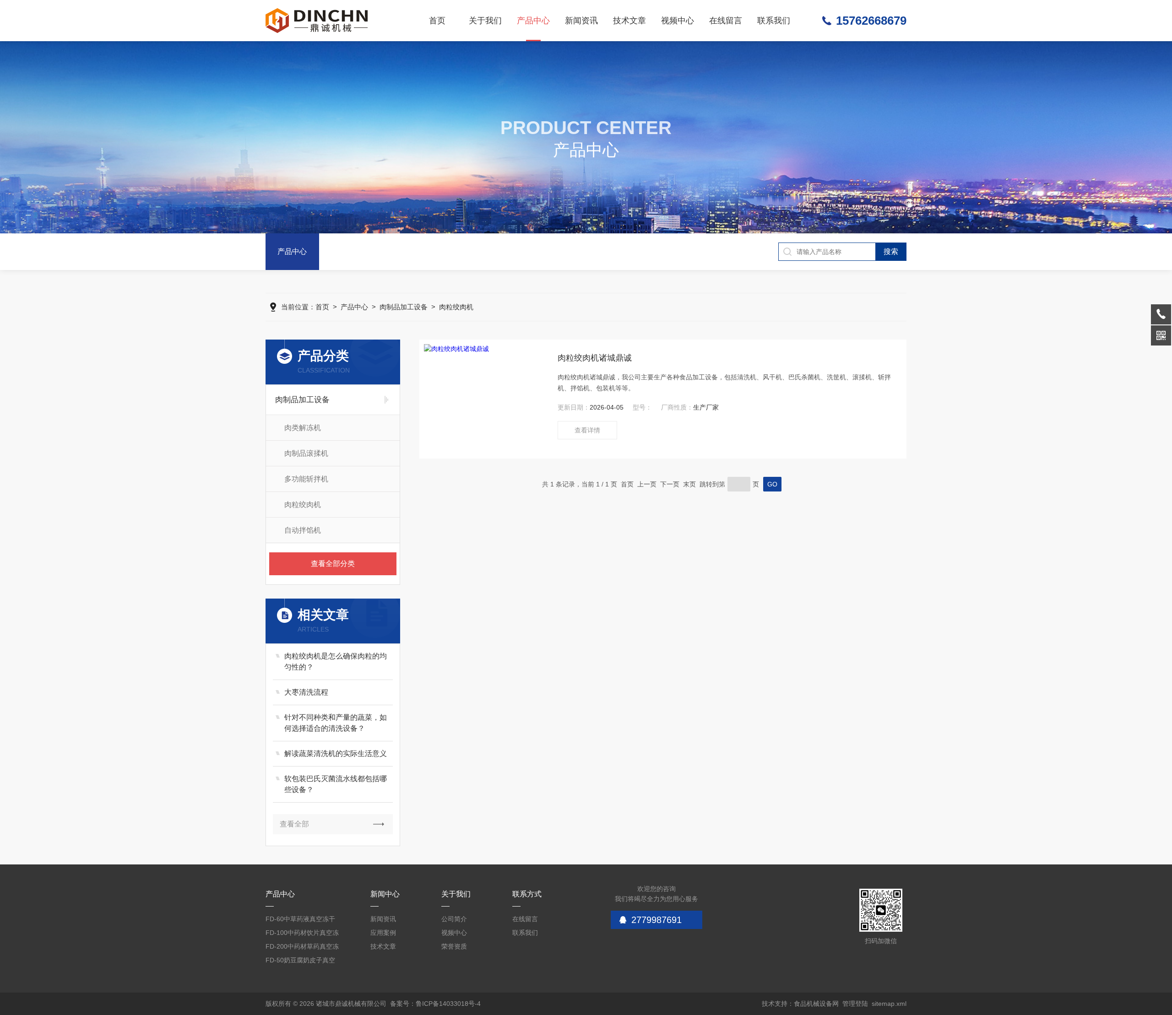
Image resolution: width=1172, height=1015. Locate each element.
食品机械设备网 (816, 1003)
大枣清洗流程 (306, 692)
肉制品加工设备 (404, 307)
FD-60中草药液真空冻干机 (300, 920)
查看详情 (587, 430)
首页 (437, 20)
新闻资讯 (581, 20)
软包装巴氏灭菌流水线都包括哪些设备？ (335, 784)
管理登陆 (855, 1003)
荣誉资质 (454, 946)
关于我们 (485, 20)
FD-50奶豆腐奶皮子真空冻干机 (300, 961)
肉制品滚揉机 (306, 453)
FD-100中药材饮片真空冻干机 (302, 934)
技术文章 (629, 20)
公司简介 (454, 919)
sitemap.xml (889, 1003)
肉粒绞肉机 (456, 307)
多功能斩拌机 (306, 479)
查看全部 (294, 824)
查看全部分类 (333, 563)
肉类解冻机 (302, 428)
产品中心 (533, 20)
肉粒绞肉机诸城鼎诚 (595, 357)
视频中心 (677, 20)
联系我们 (773, 20)
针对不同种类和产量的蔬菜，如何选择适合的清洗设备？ (335, 722)
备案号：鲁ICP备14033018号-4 (435, 1003)
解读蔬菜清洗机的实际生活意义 (335, 753)
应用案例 (383, 932)
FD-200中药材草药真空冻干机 (302, 948)
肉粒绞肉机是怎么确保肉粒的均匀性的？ (335, 661)
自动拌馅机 (302, 530)
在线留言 (725, 20)
